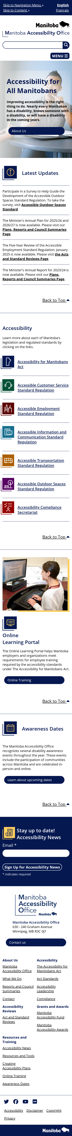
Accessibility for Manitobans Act (43, 364)
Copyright (53, 1110)
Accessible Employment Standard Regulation (39, 411)
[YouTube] (25, 1102)
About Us (19, 131)
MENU (58, 55)
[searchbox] (36, 45)
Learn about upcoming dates (30, 780)
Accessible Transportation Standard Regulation (41, 463)
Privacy (9, 1118)
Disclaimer (34, 1110)
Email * (10, 845)
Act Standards (47, 978)
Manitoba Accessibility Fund (50, 1014)
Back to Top (54, 300)
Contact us (17, 942)
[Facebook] (16, 1102)
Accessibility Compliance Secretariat (39, 510)
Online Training (19, 680)
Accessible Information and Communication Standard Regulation (42, 436)
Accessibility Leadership (46, 988)
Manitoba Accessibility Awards (52, 1027)
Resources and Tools (18, 1056)
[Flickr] (34, 1102)
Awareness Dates (16, 1083)
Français (62, 10)
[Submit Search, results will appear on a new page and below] (66, 45)
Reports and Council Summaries (18, 988)
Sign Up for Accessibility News (32, 867)
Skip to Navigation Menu (22, 5)
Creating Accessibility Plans (17, 1065)
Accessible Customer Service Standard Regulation (43, 387)
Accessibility (13, 1110)
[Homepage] (36, 34)
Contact (9, 999)
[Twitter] (6, 1102)
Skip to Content (15, 10)
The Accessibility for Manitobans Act (52, 968)
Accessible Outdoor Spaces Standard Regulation (42, 486)
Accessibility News (17, 1048)
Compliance (46, 999)
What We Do (12, 978)
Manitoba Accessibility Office (17, 968)
